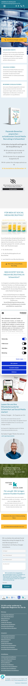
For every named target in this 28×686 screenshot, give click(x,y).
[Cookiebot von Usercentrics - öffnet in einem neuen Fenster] (20, 313)
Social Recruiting (8, 647)
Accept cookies (13, 189)
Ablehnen (14, 372)
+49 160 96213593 (7, 436)
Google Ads (6, 622)
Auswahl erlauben (14, 367)
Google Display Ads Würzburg (8, 624)
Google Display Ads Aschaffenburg (9, 666)
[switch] (24, 343)
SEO (4, 620)
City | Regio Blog (7, 616)
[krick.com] (14, 485)
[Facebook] (18, 6)
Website (5, 618)
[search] (23, 6)
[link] (13, 181)
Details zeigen (19, 359)
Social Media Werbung (9, 628)
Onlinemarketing (7, 614)
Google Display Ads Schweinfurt (8, 645)
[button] (3, 6)
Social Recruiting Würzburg (7, 626)
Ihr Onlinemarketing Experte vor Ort (10, 3)
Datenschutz (24, 683)
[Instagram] (16, 6)
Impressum (17, 683)
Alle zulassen (14, 363)
